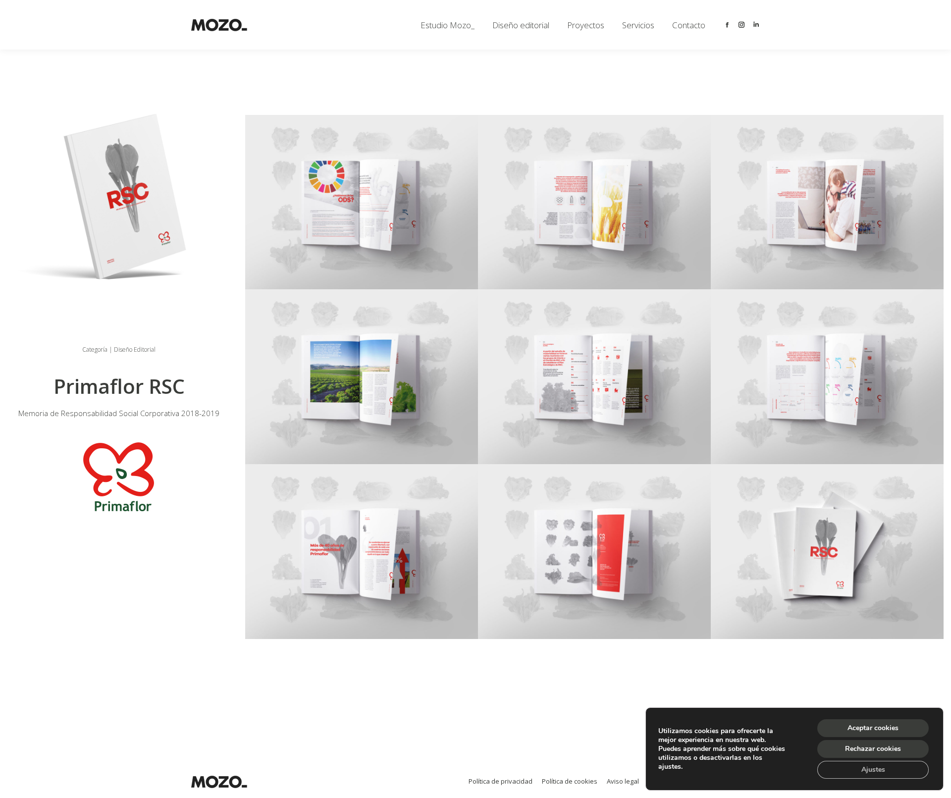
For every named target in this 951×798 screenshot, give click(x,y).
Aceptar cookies (872, 728)
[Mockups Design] (361, 202)
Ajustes (873, 769)
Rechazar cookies (873, 748)
